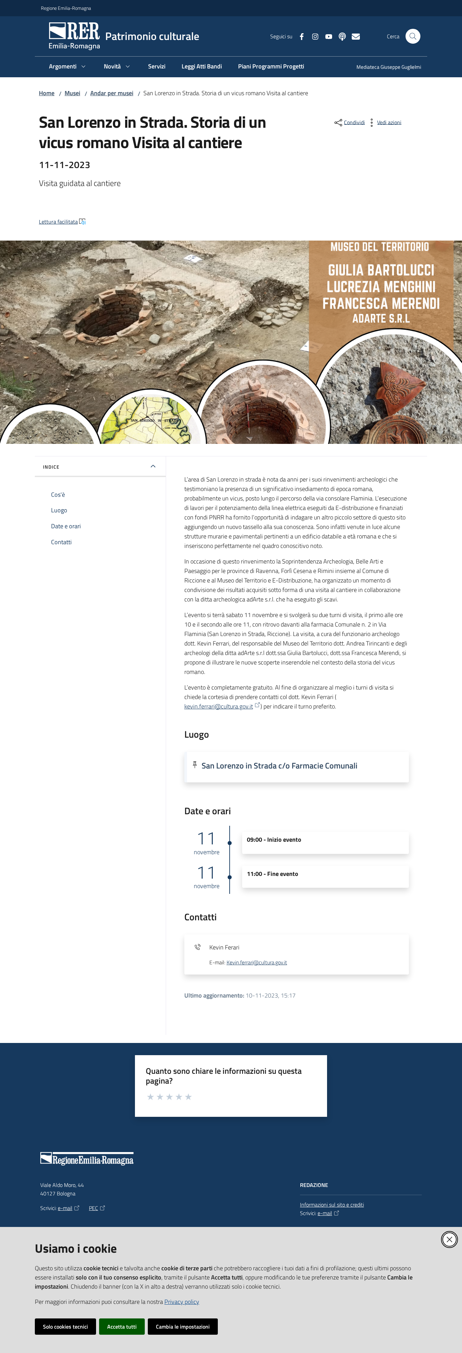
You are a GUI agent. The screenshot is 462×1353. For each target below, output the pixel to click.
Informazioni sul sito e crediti (332, 1205)
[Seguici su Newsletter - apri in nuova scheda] (353, 36)
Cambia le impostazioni (183, 1327)
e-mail (65, 1208)
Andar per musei (111, 93)
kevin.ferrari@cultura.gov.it (218, 706)
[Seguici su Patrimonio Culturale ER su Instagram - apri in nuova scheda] (312, 36)
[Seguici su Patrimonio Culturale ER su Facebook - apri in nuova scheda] (299, 36)
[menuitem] (384, 67)
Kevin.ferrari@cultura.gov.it (257, 962)
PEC (93, 1208)
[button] (413, 36)
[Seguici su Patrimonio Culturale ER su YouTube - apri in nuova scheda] (326, 36)
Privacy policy (181, 1301)
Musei (72, 93)
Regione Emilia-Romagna (66, 8)
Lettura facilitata (58, 222)
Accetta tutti (122, 1327)
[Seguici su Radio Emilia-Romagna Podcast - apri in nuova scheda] (339, 36)
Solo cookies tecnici (65, 1327)
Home (46, 93)
